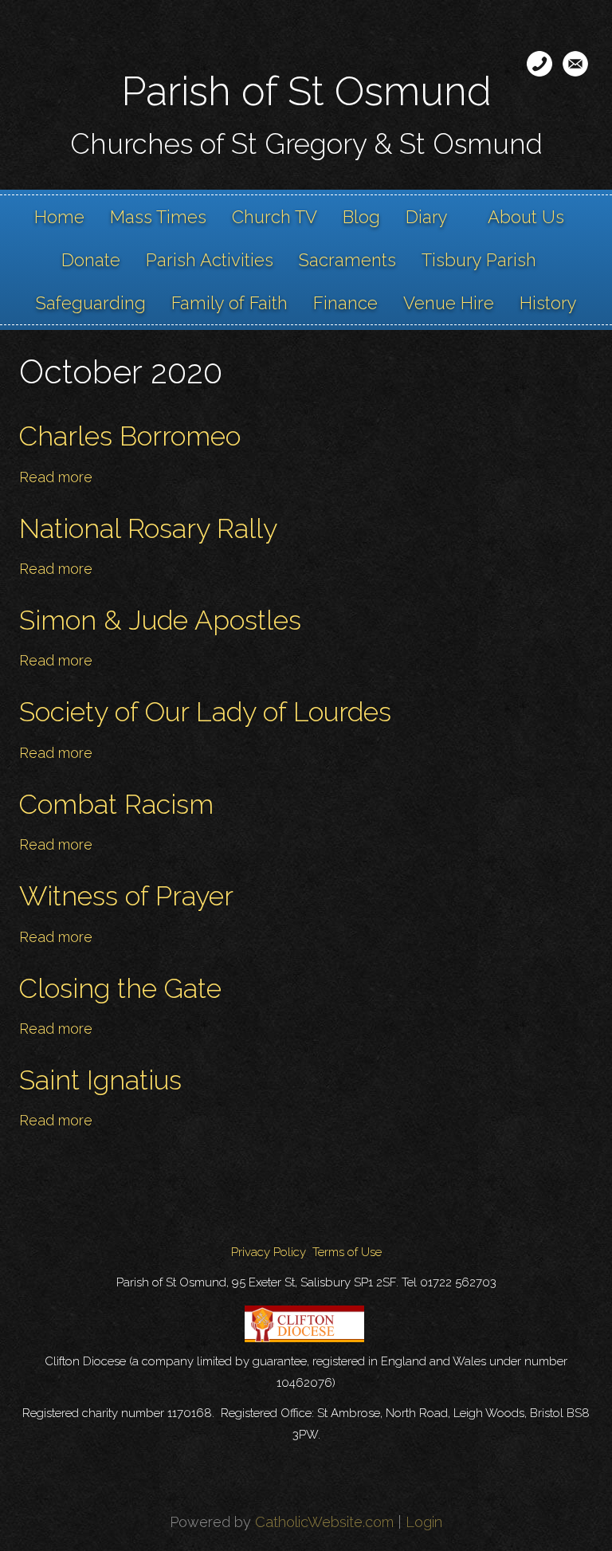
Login (424, 1522)
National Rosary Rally (148, 528)
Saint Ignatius (100, 1080)
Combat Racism (116, 804)
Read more (55, 477)
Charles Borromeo (130, 436)
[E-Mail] (575, 64)
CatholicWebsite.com (324, 1522)
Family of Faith (229, 303)
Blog (361, 216)
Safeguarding (91, 303)
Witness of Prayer (126, 896)
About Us (526, 216)
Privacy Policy (268, 1252)
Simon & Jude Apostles (160, 620)
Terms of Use (347, 1252)
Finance (345, 303)
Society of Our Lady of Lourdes (205, 712)
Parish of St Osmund (306, 91)
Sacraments (347, 259)
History (548, 303)
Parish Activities (209, 259)
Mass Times (158, 216)
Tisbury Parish (479, 259)
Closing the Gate (120, 988)
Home (59, 216)
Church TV (274, 216)
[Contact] (539, 64)
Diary (427, 216)
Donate (90, 259)
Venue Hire (448, 303)
